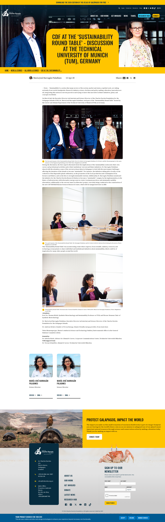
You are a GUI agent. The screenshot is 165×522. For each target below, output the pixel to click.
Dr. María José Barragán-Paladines (71, 100)
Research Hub (144, 15)
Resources (135, 8)
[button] (144, 8)
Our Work (68, 480)
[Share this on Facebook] (127, 78)
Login (122, 8)
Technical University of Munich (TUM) (83, 103)
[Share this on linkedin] (134, 78)
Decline (131, 518)
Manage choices (143, 518)
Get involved (69, 485)
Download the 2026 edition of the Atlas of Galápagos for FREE (81, 2)
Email (38, 395)
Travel (133, 15)
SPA (160, 8)
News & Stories (16, 70)
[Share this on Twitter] (131, 78)
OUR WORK (104, 15)
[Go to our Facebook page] (65, 504)
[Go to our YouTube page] (80, 504)
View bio (31, 395)
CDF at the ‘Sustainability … (51, 70)
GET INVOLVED (116, 15)
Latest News (69, 494)
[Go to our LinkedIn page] (85, 504)
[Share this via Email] (124, 78)
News (126, 15)
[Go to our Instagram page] (70, 504)
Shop (140, 8)
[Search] (119, 8)
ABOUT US (94, 15)
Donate (156, 15)
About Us (68, 475)
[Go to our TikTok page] (89, 504)
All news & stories (32, 70)
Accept (123, 518)
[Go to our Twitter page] (75, 504)
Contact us (128, 8)
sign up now (110, 503)
